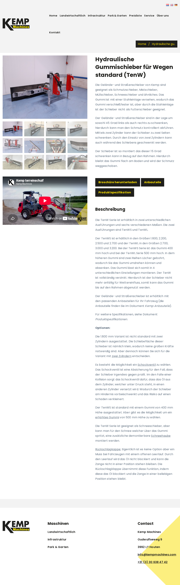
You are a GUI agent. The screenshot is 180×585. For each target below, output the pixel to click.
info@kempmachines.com (157, 555)
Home (53, 15)
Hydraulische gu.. (163, 44)
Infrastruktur (96, 15)
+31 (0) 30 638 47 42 (153, 562)
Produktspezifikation (114, 192)
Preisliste (135, 15)
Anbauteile (152, 182)
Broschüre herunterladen (117, 182)
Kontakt (54, 32)
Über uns (163, 15)
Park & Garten (117, 15)
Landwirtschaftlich (72, 15)
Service (149, 15)
